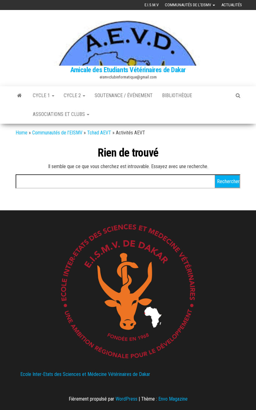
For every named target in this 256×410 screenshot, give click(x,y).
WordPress (126, 399)
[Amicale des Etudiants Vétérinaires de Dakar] (19, 95)
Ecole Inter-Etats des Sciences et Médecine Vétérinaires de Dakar (85, 374)
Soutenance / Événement (124, 95)
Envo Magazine (173, 399)
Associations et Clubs (59, 114)
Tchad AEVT (99, 133)
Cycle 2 (73, 95)
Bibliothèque (177, 95)
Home (21, 133)
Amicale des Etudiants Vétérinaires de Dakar (128, 70)
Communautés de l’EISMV (188, 4)
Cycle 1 (42, 95)
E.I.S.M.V (152, 4)
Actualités (231, 4)
